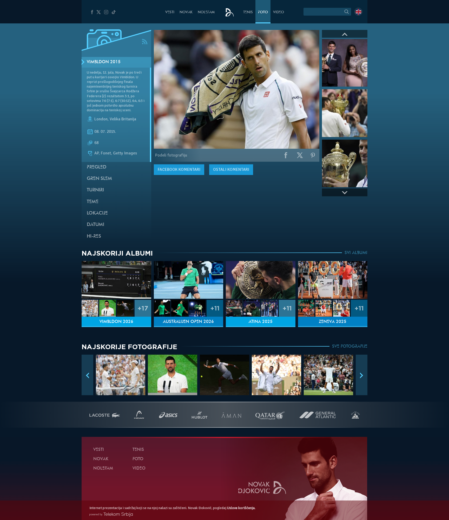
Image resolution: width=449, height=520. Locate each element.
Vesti (169, 12)
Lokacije (97, 213)
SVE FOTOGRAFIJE (349, 346)
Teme (92, 201)
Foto (263, 12)
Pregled (96, 167)
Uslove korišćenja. (241, 508)
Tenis (248, 12)
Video (278, 12)
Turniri (95, 190)
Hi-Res (94, 236)
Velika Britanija (123, 119)
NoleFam (206, 12)
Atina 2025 (261, 322)
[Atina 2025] (260, 280)
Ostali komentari (231, 169)
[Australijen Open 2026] (188, 280)
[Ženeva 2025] (333, 280)
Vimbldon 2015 (104, 62)
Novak (186, 12)
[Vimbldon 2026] (116, 280)
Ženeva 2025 (332, 322)
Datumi (95, 224)
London (101, 119)
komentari (179, 169)
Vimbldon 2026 (116, 322)
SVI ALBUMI (356, 253)
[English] (358, 11)
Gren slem (99, 178)
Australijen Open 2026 (188, 322)
